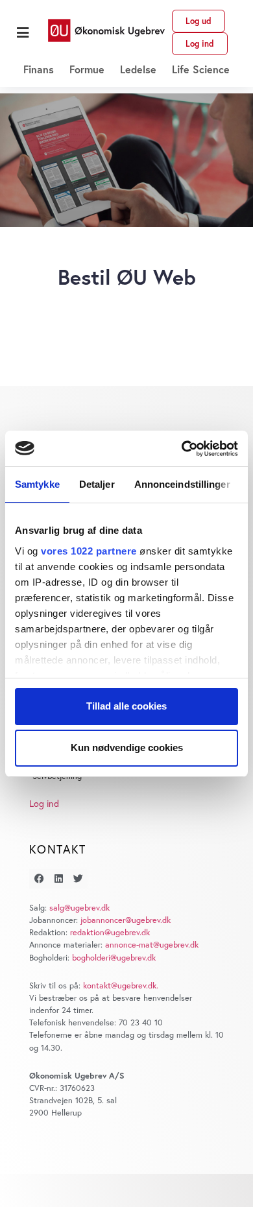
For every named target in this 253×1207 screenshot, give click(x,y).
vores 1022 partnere (89, 550)
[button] (23, 32)
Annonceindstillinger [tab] (182, 484)
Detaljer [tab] (97, 484)
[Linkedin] (58, 879)
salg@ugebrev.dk (79, 907)
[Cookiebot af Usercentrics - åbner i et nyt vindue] (182, 448)
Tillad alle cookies (126, 705)
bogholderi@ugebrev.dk (114, 957)
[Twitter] (78, 879)
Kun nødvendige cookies (127, 747)
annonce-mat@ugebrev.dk (152, 944)
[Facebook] (39, 879)
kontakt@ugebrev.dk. (120, 985)
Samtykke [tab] (37, 484)
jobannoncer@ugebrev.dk (125, 920)
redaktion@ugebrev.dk (110, 932)
